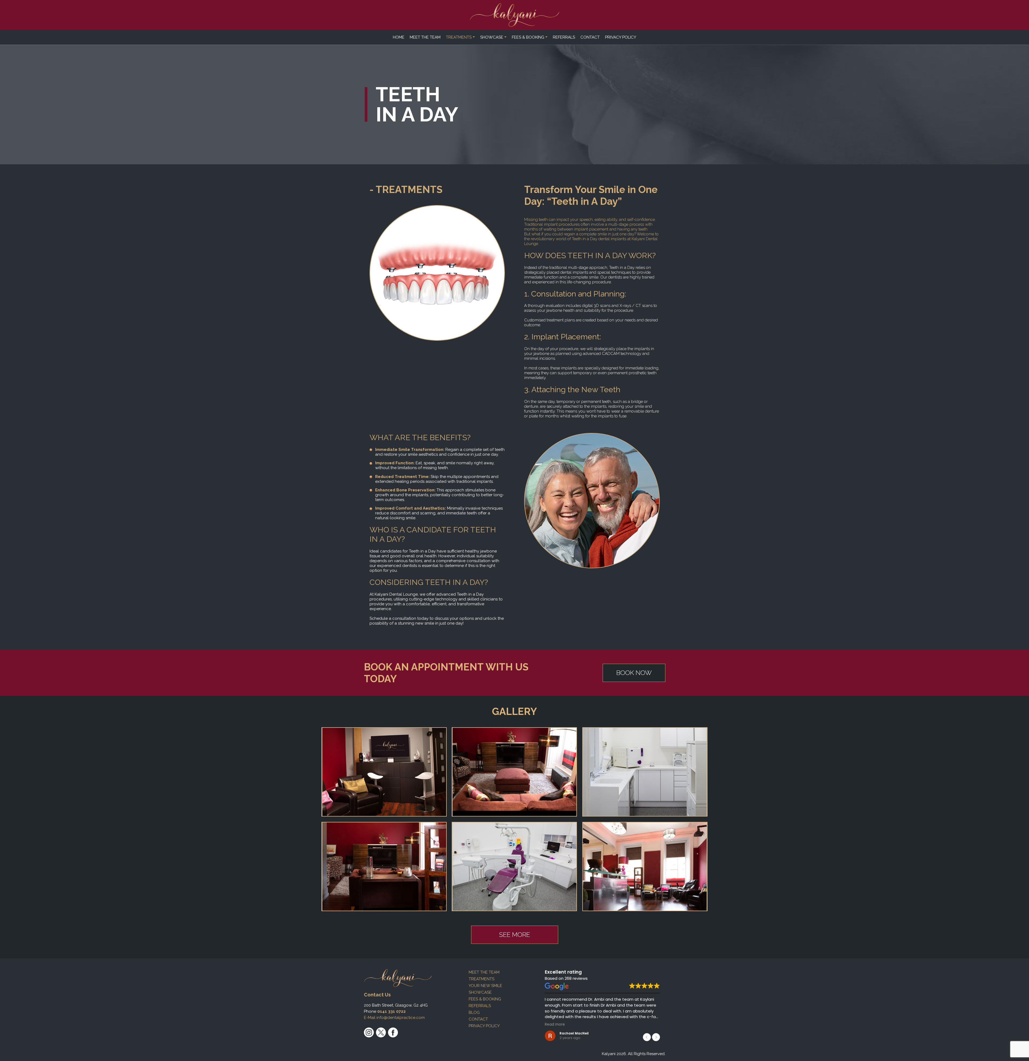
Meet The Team (425, 37)
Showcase (491, 37)
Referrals (564, 37)
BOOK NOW (634, 673)
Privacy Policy (620, 37)
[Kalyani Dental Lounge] (515, 15)
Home (398, 37)
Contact (590, 37)
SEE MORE (514, 934)
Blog (474, 1012)
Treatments (459, 37)
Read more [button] (555, 1024)
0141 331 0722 (391, 1011)
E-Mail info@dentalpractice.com (394, 1017)
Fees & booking (528, 37)
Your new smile (485, 985)
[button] (656, 1037)
